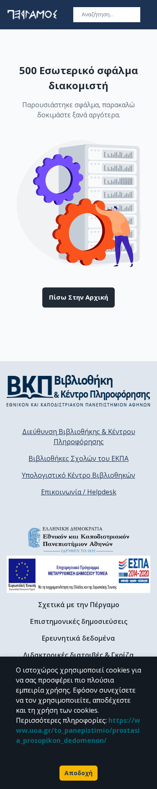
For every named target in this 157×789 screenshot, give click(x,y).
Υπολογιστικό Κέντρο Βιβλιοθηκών (78, 475)
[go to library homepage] (78, 390)
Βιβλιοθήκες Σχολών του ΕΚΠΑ (78, 458)
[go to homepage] (32, 15)
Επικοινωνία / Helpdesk (78, 492)
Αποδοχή (78, 773)
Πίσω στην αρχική (78, 297)
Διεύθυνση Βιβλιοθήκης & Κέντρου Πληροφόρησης (78, 436)
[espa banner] (78, 574)
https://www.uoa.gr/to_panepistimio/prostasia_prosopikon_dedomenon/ (78, 730)
